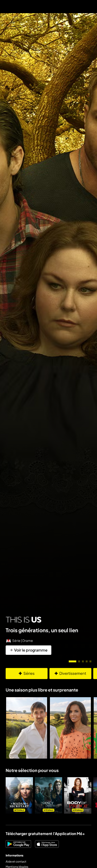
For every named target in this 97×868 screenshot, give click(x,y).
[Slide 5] (90, 661)
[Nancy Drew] (48, 795)
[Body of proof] (77, 795)
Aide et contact (16, 861)
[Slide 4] (87, 661)
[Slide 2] (79, 661)
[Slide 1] (72, 661)
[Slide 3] (83, 661)
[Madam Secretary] (19, 795)
